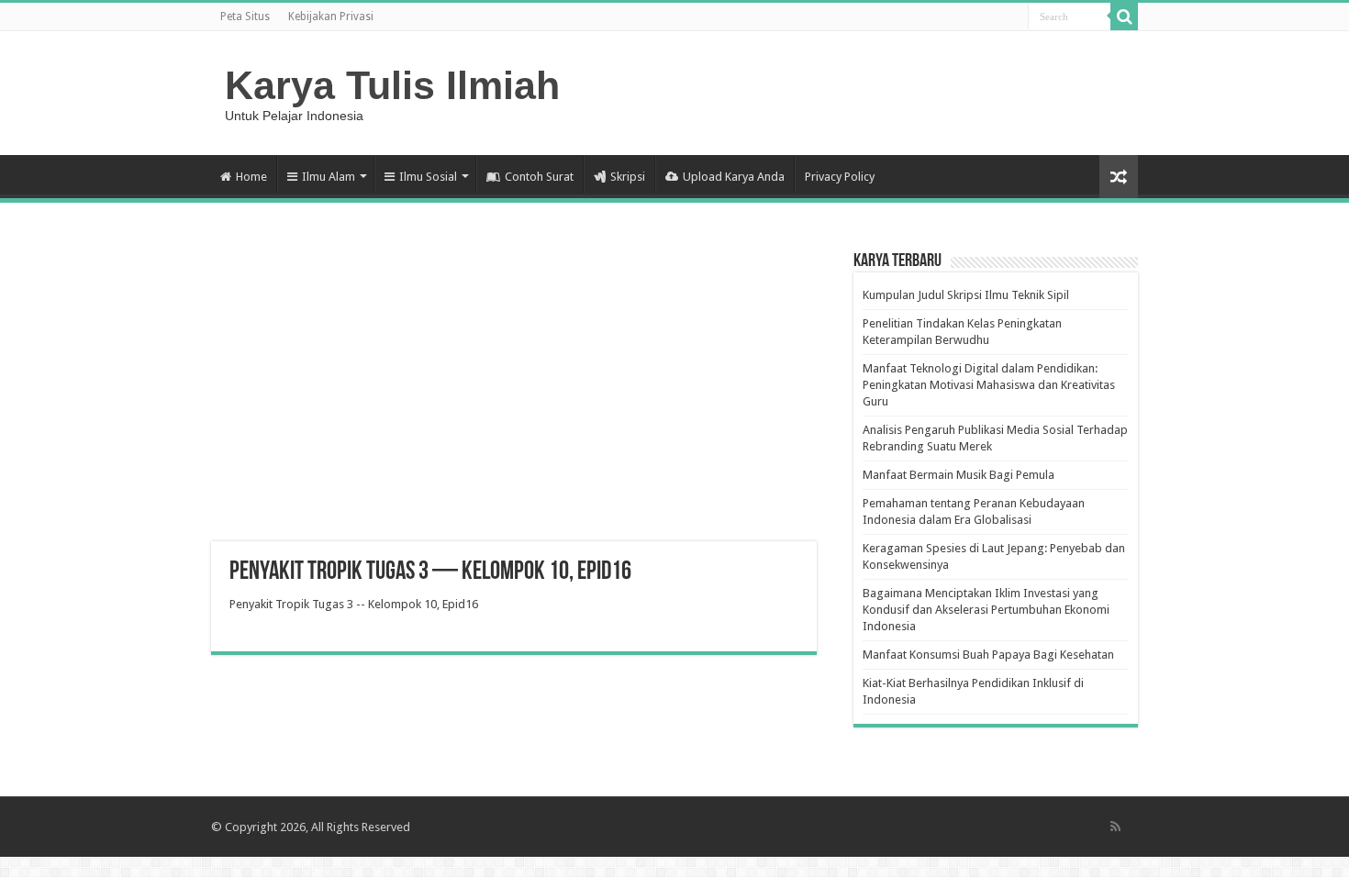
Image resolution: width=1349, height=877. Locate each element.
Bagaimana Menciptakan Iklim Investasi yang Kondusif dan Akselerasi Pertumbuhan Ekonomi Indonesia (986, 609)
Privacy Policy (840, 176)
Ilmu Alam (328, 176)
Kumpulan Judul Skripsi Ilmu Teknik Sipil (966, 295)
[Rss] (1115, 827)
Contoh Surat (539, 176)
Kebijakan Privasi (330, 16)
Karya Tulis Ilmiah (392, 85)
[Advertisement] (514, 394)
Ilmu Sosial (428, 176)
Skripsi (627, 176)
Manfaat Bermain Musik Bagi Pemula (958, 475)
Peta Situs (245, 16)
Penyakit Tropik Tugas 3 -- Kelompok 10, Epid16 (353, 604)
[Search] (1124, 16)
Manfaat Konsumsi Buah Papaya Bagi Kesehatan (988, 654)
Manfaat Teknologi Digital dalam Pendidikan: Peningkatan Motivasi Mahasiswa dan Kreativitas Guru (989, 384)
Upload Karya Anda (734, 176)
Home (251, 176)
